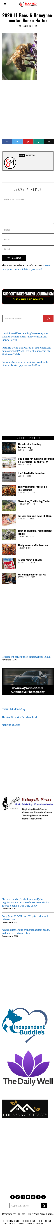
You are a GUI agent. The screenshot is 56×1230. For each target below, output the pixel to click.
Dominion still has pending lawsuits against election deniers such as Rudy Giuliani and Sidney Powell (25, 336)
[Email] (49, 141)
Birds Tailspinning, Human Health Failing (35, 532)
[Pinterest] (28, 141)
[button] (44, 1205)
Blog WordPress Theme (41, 1214)
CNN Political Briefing (14, 709)
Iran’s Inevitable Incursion (31, 473)
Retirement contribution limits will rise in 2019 (26, 656)
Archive (39, 1223)
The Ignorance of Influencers (33, 545)
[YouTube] (28, 1197)
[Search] (48, 318)
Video (21, 1223)
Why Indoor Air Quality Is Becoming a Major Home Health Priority (36, 460)
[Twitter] (17, 141)
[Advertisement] (28, 108)
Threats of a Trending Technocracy (29, 445)
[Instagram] (23, 1197)
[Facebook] (7, 141)
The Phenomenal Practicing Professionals (32, 488)
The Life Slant (10, 1223)
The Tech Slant (45, 1221)
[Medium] (33, 1197)
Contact (30, 1223)
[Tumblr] (38, 1197)
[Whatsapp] (38, 141)
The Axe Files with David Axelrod (19, 717)
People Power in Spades (30, 559)
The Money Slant (28, 1221)
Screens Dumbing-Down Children (34, 516)
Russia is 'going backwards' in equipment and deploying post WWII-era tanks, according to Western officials (26, 351)
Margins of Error (11, 724)
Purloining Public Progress (32, 574)
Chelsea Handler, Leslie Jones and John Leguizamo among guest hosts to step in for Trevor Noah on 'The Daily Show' (25, 902)
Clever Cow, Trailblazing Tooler (34, 501)
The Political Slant (10, 1221)
